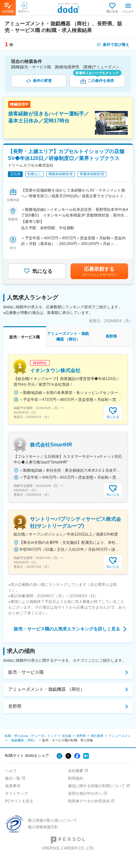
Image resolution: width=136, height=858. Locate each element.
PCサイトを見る (19, 801)
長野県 (15, 706)
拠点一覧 (12, 778)
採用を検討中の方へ (85, 793)
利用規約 (75, 778)
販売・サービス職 (26, 672)
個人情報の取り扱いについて (52, 820)
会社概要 (75, 771)
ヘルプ (10, 771)
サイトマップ (16, 793)
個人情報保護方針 (43, 827)
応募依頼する (99, 271)
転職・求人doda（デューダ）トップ (31, 736)
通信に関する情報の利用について (96, 786)
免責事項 (12, 786)
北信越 (66, 736)
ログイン (23, 11)
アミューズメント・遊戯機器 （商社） (46, 689)
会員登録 (8, 11)
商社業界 (97, 736)
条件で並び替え (116, 44)
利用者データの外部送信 (89, 801)
